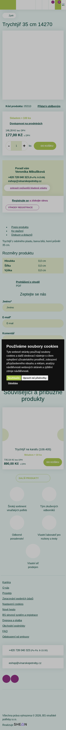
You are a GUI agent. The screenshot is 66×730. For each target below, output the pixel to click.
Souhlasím (14, 378)
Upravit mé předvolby (34, 378)
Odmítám (13, 383)
